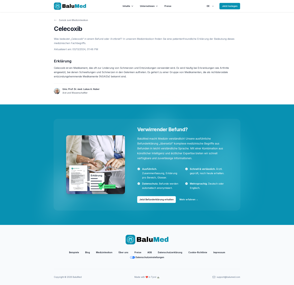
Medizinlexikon (104, 252)
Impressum (219, 252)
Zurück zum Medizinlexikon (73, 20)
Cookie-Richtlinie (197, 252)
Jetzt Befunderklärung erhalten (156, 199)
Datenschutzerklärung (170, 252)
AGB (149, 252)
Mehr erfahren (188, 199)
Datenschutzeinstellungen (150, 257)
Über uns (123, 252)
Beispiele (74, 252)
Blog (87, 252)
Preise (167, 6)
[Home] (70, 6)
